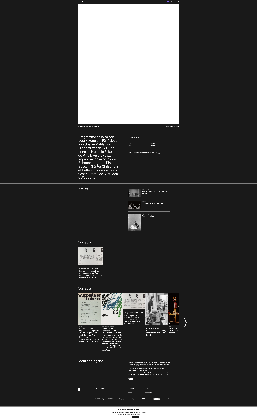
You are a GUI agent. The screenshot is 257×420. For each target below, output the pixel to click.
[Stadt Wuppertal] (145, 398)
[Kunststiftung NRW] (134, 398)
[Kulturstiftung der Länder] (168, 398)
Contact (131, 378)
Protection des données (150, 390)
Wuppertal (152, 143)
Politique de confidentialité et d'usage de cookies (128, 414)
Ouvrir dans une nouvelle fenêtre (172, 126)
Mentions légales (148, 392)
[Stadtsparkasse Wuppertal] (122, 398)
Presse (146, 388)
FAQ (96, 390)
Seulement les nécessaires (124, 417)
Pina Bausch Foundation (100, 388)
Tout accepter (135, 417)
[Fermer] (169, 137)
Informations (133, 137)
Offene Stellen (131, 390)
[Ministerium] (99, 398)
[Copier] (159, 153)
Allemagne (153, 145)
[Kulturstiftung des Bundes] (156, 398)
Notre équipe (131, 388)
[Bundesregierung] (111, 398)
